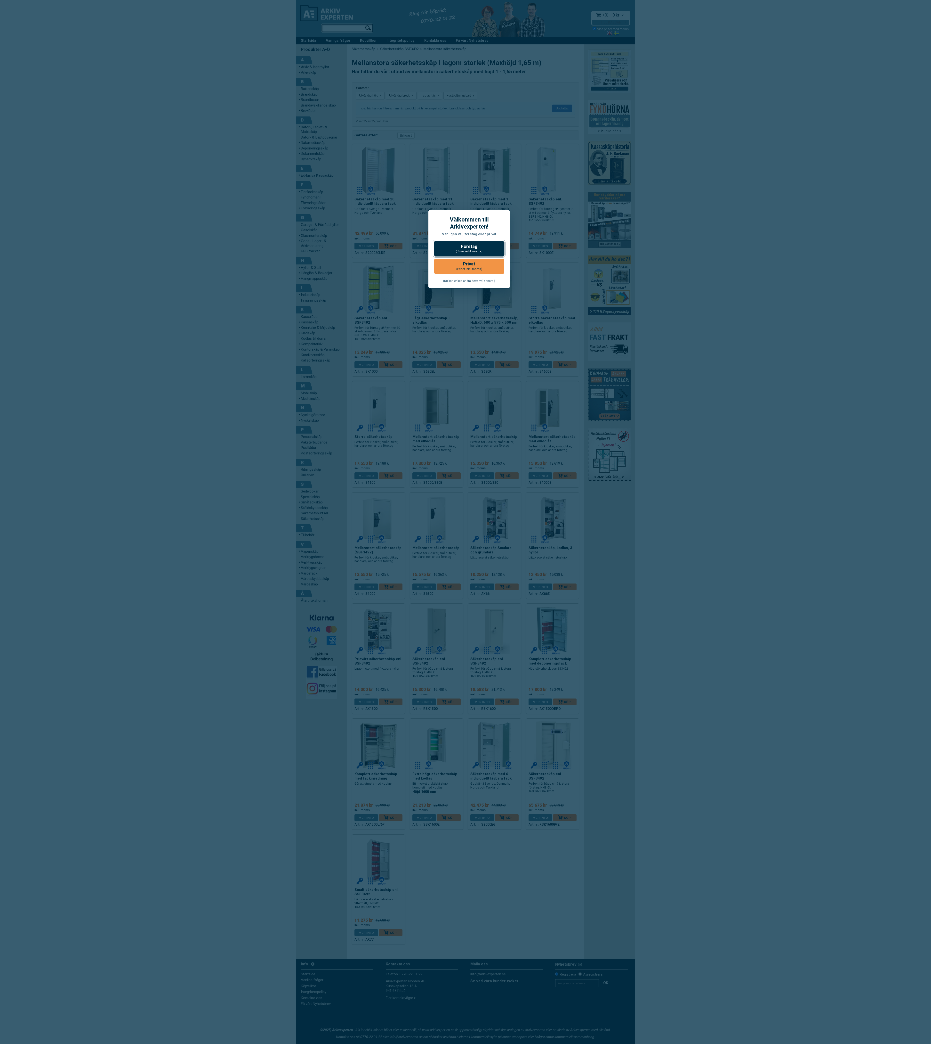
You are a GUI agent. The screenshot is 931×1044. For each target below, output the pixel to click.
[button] (469, 248)
